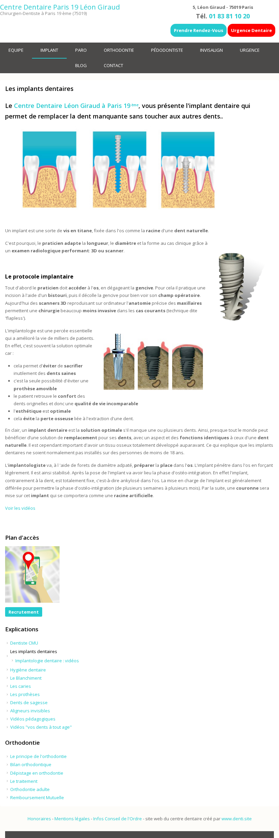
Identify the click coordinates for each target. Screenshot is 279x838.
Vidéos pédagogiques (32, 719)
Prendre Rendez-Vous (198, 30)
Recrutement (24, 612)
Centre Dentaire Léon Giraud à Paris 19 (76, 105)
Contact (113, 65)
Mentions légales (72, 819)
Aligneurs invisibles (30, 711)
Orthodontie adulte (30, 789)
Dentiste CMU (24, 643)
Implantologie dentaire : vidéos (47, 661)
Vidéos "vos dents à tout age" (41, 727)
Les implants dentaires (33, 651)
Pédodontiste (167, 50)
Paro (81, 50)
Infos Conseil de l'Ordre (117, 819)
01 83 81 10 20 (229, 16)
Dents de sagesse (29, 702)
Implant (49, 50)
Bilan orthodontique (30, 764)
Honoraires (39, 819)
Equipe (16, 50)
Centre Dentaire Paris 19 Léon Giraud (60, 7)
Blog (81, 65)
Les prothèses (25, 694)
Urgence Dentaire (251, 30)
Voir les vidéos (20, 508)
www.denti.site (236, 819)
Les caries (20, 686)
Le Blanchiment (26, 678)
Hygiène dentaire (28, 670)
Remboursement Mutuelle (37, 797)
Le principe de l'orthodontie (38, 756)
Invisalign (211, 50)
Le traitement (23, 781)
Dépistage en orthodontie (36, 773)
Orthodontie (119, 50)
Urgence (250, 50)
